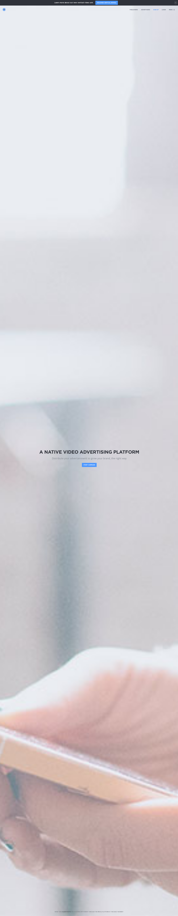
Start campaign (89, 465)
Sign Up (156, 9)
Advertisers (145, 9)
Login (164, 9)
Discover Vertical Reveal (106, 2)
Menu (171, 9)
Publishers (134, 9)
